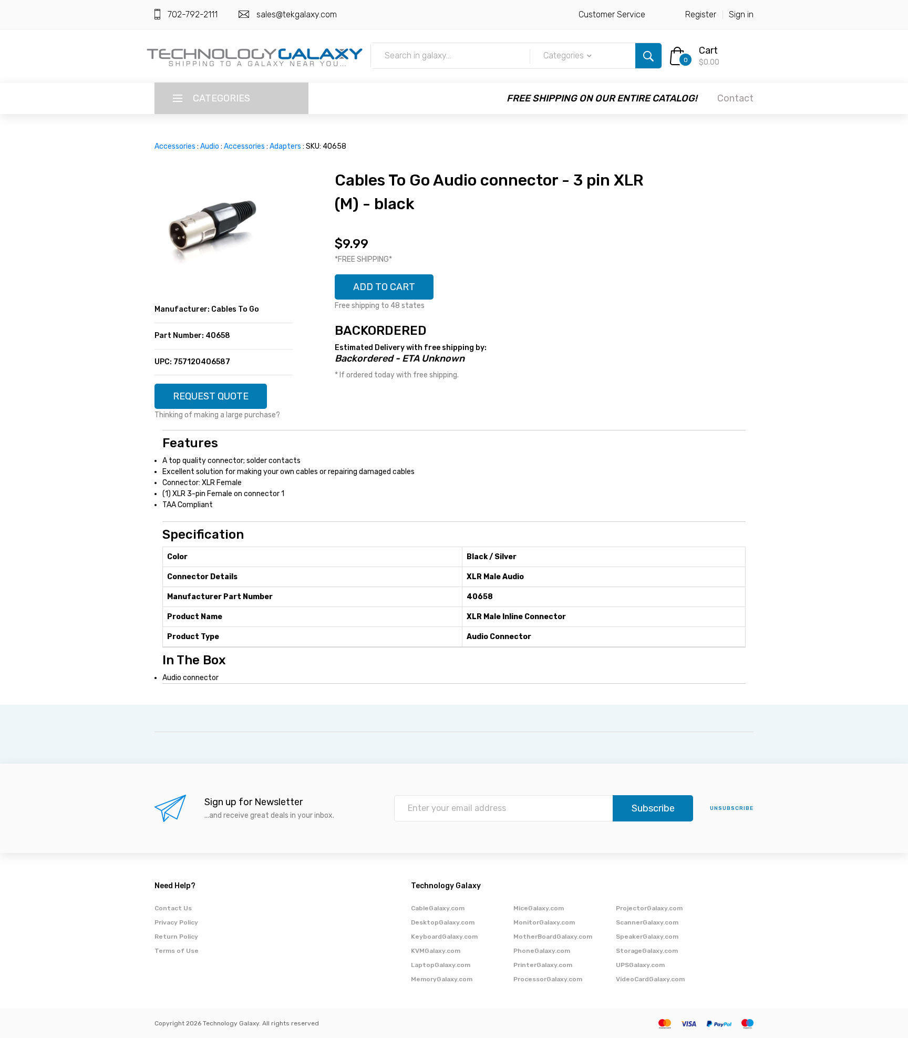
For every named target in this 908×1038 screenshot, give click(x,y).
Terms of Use (176, 950)
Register (700, 14)
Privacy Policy (176, 922)
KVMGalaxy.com (435, 950)
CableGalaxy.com (438, 908)
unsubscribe (732, 808)
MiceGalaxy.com (538, 908)
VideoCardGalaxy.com (650, 979)
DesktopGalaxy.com (442, 922)
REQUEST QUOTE (211, 396)
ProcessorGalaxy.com (547, 979)
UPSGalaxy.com (640, 965)
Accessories (174, 146)
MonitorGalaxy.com (544, 922)
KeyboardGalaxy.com (444, 936)
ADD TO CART (384, 287)
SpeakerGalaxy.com (647, 936)
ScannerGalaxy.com (647, 922)
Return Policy (176, 936)
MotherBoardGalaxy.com (552, 936)
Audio (209, 146)
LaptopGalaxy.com (440, 965)
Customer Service (612, 14)
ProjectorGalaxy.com (649, 908)
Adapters (285, 146)
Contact (735, 98)
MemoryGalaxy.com (441, 979)
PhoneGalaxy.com (541, 950)
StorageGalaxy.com (647, 950)
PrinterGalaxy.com (542, 965)
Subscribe (653, 808)
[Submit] (648, 55)
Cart (708, 50)
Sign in (741, 14)
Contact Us (173, 908)
